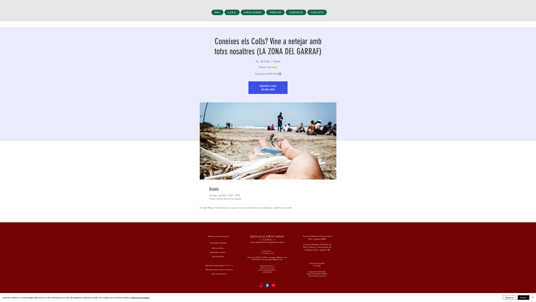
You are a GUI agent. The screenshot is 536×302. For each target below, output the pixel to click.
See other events (268, 89)
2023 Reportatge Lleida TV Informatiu (219, 270)
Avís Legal (317, 265)
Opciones (509, 297)
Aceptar (523, 297)
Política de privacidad (140, 297)
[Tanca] (532, 297)
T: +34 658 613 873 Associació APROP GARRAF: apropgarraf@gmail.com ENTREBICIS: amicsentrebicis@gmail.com (267, 256)
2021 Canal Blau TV (219, 274)
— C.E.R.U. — (267, 239)
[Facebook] (267, 285)
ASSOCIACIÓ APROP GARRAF (267, 236)
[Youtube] (273, 285)
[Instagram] (261, 285)
